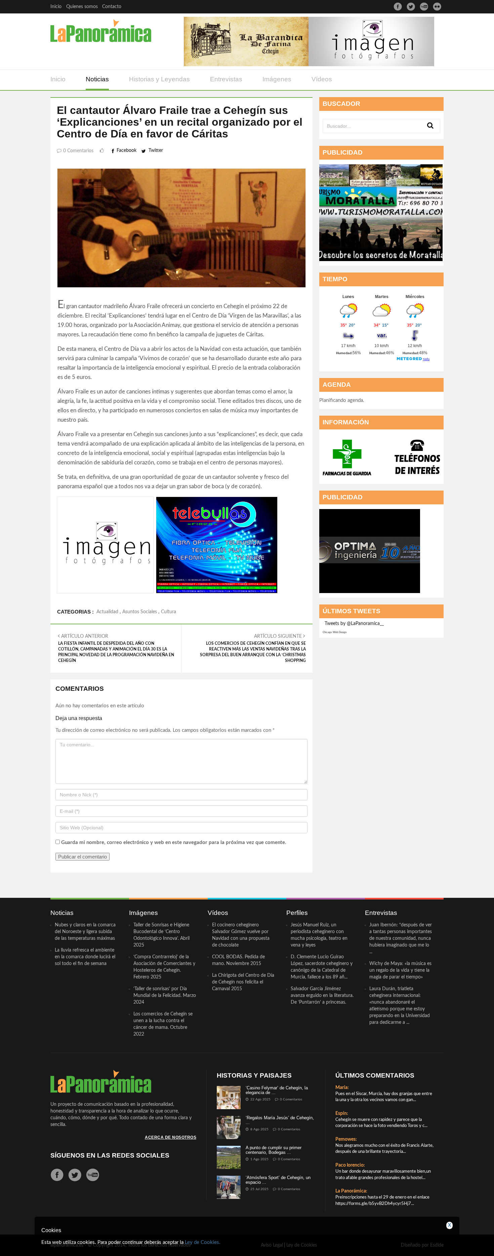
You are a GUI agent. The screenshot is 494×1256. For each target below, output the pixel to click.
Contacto (111, 6)
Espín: (341, 1113)
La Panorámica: (351, 1191)
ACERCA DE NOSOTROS (170, 1137)
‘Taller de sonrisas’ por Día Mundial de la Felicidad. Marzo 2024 (164, 996)
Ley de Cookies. (202, 1242)
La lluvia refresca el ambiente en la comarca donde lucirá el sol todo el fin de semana (85, 957)
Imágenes (276, 79)
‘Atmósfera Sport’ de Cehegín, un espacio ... (278, 1180)
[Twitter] (411, 6)
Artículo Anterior (116, 648)
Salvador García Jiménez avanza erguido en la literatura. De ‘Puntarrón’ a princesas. (322, 996)
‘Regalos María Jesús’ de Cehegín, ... (280, 1120)
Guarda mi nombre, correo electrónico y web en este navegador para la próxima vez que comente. (173, 842)
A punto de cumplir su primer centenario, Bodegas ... (273, 1150)
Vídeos (322, 79)
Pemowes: (346, 1139)
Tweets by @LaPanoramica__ (354, 623)
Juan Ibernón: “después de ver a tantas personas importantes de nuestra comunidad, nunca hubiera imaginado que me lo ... (400, 938)
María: (342, 1087)
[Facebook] (398, 6)
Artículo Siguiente (253, 648)
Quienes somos (82, 6)
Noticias (97, 79)
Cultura (168, 612)
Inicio (55, 6)
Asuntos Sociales (139, 612)
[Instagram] (437, 6)
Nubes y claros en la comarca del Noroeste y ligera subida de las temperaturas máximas (85, 932)
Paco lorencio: (350, 1165)
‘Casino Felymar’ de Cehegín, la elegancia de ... (277, 1090)
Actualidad (107, 612)
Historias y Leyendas (159, 79)
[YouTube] (424, 6)
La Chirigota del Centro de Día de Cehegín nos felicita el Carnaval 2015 (243, 982)
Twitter (156, 150)
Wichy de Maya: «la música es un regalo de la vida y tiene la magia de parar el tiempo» (400, 970)
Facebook (126, 150)
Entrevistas (226, 79)
